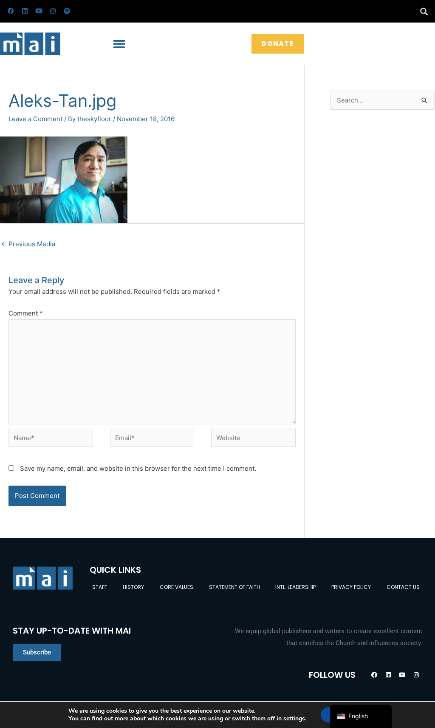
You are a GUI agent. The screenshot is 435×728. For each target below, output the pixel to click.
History (133, 587)
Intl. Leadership (295, 587)
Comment (25, 313)
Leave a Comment (35, 119)
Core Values (176, 587)
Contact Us (403, 587)
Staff (99, 587)
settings (294, 718)
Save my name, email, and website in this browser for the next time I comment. (138, 468)
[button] (424, 11)
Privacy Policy (351, 587)
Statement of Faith (234, 587)
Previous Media (28, 244)
